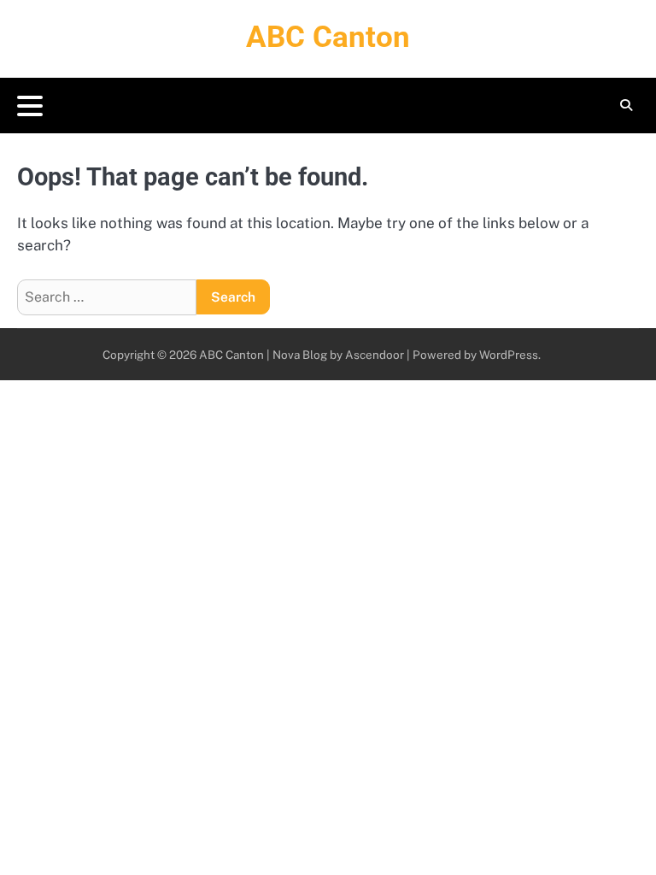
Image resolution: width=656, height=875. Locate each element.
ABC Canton (328, 37)
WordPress (508, 354)
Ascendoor (374, 354)
